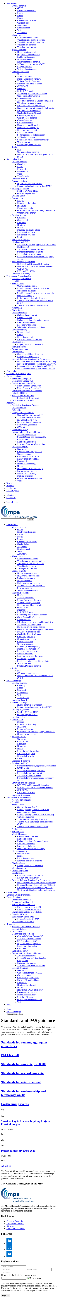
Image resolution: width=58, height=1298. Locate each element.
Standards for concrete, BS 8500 (31, 249)
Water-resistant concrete (27, 69)
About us (10, 485)
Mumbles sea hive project (28, 127)
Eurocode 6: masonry (21, 274)
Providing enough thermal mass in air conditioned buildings (33, 289)
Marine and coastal (25, 208)
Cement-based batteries (27, 118)
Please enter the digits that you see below (18, 1275)
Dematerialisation (24, 332)
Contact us (11, 488)
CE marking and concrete (28, 152)
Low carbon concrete (26, 322)
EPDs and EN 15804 (26, 271)
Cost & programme (20, 349)
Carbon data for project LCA (29, 451)
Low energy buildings (26, 325)
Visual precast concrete (27, 47)
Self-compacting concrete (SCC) (31, 64)
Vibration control (19, 347)
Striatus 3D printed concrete (29, 144)
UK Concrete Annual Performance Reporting (36, 361)
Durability (16, 281)
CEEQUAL (22, 269)
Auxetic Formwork (25, 76)
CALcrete (21, 427)
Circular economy (19, 330)
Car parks (21, 218)
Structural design (13, 159)
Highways (21, 205)
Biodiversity (22, 449)
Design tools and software (23, 412)
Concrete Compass (20, 446)
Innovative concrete (20, 71)
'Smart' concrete (24, 142)
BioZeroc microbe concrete (28, 110)
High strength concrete (27, 52)
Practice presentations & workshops (27, 390)
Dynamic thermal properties (29, 422)
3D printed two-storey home (29, 103)
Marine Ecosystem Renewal (29, 79)
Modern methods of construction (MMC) (34, 186)
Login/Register (12, 490)
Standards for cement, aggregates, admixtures (36, 244)
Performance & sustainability (18, 276)
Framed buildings (19, 181)
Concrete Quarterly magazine (18, 373)
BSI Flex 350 (23, 247)
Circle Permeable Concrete (28, 96)
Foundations (22, 171)
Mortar (20, 18)
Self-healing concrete (26, 137)
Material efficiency (25, 476)
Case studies (11, 371)
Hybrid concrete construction (29, 183)
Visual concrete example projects (31, 40)
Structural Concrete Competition (31, 444)
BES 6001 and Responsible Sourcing (33, 264)
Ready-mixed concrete (26, 10)
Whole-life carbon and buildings (31, 327)
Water (19, 30)
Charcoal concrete (25, 120)
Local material (18, 351)
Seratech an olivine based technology (33, 140)
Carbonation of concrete (27, 315)
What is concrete (19, 6)
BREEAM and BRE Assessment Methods (35, 266)
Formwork (21, 169)
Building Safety (19, 196)
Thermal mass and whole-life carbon (32, 305)
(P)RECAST (22, 86)
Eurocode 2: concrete (21, 239)
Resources (10, 403)
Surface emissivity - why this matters (32, 298)
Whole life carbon (19, 313)
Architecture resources (26, 434)
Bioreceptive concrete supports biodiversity (35, 108)
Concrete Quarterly (14, 1221)
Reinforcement (23, 28)
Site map (10, 1226)
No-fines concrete (24, 59)
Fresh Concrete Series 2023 (29, 386)
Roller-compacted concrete (28, 62)
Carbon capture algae (26, 115)
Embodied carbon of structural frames (33, 320)
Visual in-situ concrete (26, 45)
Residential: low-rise (26, 235)
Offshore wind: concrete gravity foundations (36, 210)
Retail (19, 237)
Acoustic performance (21, 278)
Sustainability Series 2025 (28, 398)
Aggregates (22, 25)
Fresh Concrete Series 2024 (23, 383)
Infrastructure (17, 198)
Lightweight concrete (26, 57)
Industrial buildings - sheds (28, 230)
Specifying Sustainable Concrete (26, 405)
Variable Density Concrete (28, 81)
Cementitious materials (27, 20)
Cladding (21, 164)
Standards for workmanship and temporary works (23, 1093)
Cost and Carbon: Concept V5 (30, 415)
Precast (20, 13)
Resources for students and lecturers (27, 432)
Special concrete (19, 49)
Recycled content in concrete (29, 339)
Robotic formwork (25, 132)
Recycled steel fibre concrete (29, 84)
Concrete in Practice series (23, 400)
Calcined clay (23, 23)
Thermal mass (18, 283)
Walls (19, 174)
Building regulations (20, 188)
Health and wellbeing (26, 464)
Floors (20, 166)
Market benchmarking (26, 473)
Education (21, 222)
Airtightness (17, 308)
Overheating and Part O (27, 193)
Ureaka (20, 74)
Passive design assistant (27, 425)
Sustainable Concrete (15, 1223)
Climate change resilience (28, 456)
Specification (12, 3)
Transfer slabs (23, 176)
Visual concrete (18, 35)
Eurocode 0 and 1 (19, 179)
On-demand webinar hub (22, 381)
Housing (21, 466)
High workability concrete (28, 54)
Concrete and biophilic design (30, 354)
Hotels (20, 227)
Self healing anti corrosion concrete (32, 93)
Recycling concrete (25, 337)
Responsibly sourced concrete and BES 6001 (36, 364)
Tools (14, 147)
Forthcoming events (15, 1104)
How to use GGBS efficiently (30, 468)
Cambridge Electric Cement (29, 113)
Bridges (20, 200)
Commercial (22, 220)
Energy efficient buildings (28, 459)
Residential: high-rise (26, 232)
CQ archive (17, 410)
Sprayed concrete (24, 66)
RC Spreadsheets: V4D (27, 420)
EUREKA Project (25, 91)
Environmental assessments (23, 261)
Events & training (13, 376)
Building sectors (19, 215)
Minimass (21, 88)
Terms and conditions (15, 1228)
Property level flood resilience (30, 344)
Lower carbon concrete (27, 471)
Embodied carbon (24, 317)
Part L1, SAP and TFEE (27, 191)
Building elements (19, 161)
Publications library (20, 429)
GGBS (20, 8)
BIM (19, 149)
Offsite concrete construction (29, 478)
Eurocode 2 (22, 461)
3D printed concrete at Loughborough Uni (35, 101)
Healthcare (21, 225)
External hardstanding (26, 203)
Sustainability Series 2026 (23, 395)
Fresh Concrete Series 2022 (29, 388)
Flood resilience (18, 342)
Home (9, 1009)
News (8, 483)
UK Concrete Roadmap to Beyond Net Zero (36, 369)
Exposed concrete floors (27, 37)
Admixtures (22, 32)
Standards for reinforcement (29, 254)
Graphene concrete (25, 123)
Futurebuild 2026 (19, 393)
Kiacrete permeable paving (28, 125)
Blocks (20, 15)
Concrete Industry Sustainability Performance (31, 359)
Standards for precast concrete (30, 252)
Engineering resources (26, 442)
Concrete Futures (19, 408)
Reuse (20, 334)
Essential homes (24, 98)
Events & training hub (21, 378)
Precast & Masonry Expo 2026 (18, 1150)
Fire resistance (18, 310)
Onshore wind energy (26, 213)
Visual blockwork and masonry (30, 42)
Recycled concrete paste (27, 130)
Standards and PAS (20, 242)
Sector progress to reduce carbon (31, 135)
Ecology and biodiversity (28, 356)
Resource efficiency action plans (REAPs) (35, 366)
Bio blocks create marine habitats (31, 105)
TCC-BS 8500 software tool (29, 417)
